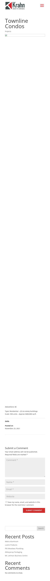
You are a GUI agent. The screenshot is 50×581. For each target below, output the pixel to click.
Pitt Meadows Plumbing (14, 548)
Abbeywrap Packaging (13, 552)
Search (41, 528)
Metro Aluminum (11, 541)
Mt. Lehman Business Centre (16, 556)
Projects (8, 31)
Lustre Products (11, 545)
